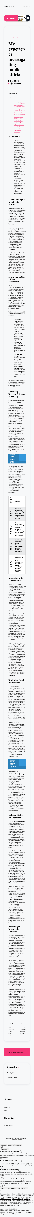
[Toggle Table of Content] (9, 97)
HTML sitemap (8, 1125)
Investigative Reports (15, 37)
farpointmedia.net (9, 6)
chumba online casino (15, 1212)
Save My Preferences (14, 1188)
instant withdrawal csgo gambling (22, 1200)
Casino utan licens (5, 1194)
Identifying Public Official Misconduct (19, 109)
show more (5, 1149)
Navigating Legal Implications (18, 121)
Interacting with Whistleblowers (18, 117)
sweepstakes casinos (5, 1200)
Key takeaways (22, 102)
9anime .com (3, 1202)
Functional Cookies (7, 1160)
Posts (5, 1110)
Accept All (18, 1145)
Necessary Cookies (7, 1151)
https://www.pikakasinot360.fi (8, 1209)
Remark (16, 1160)
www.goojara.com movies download (19, 1203)
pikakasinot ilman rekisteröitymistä (9, 1205)
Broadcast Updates (12, 1077)
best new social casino (15, 1202)
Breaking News (11, 1073)
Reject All (11, 1145)
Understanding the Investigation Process (20, 105)
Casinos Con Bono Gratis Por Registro (17, 1197)
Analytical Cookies (7, 1169)
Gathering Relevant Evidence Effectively (19, 113)
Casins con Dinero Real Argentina (21, 1194)
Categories (7, 1107)
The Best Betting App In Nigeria (21, 1199)
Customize (4, 1145)
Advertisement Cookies (8, 1179)
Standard (16, 1151)
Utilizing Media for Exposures (19, 125)
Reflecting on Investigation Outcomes (17, 130)
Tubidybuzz (15, 1214)
